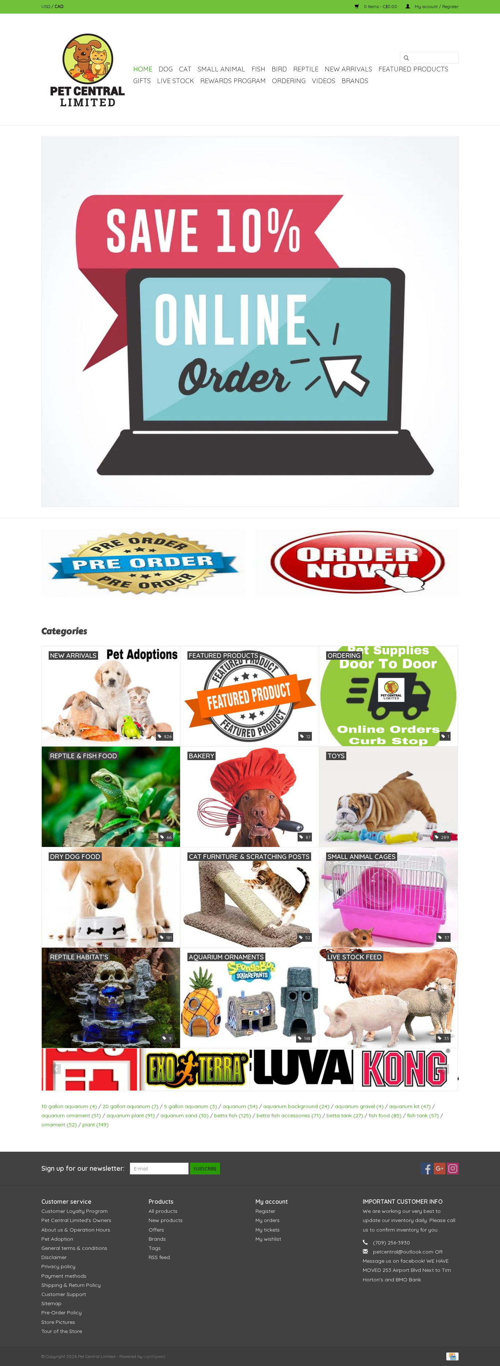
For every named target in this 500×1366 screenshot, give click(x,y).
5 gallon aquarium (190, 1106)
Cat (185, 69)
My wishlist (268, 1239)
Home (142, 69)
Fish (258, 69)
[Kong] (301, 1069)
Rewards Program (233, 81)
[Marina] (405, 1069)
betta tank (345, 1115)
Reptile (305, 69)
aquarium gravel (359, 1106)
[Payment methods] (451, 1356)
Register (265, 1211)
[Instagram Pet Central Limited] (453, 1168)
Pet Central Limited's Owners (76, 1220)
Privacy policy (58, 1266)
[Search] (406, 58)
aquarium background (296, 1106)
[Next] (444, 1069)
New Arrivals (348, 69)
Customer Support (63, 1294)
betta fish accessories (289, 1115)
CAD (59, 6)
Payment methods (63, 1276)
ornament (59, 1124)
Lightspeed (154, 1356)
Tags (155, 1248)
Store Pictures (58, 1322)
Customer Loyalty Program (74, 1211)
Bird (279, 69)
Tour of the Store (61, 1331)
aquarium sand (184, 1115)
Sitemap (51, 1303)
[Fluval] (197, 1069)
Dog (165, 69)
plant (95, 1124)
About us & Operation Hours (75, 1229)
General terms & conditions (74, 1248)
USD (46, 6)
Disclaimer (54, 1257)
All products (163, 1211)
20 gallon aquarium (130, 1106)
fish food (385, 1115)
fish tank (423, 1115)
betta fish (232, 1115)
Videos (323, 81)
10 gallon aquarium (69, 1106)
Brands (355, 81)
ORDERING (289, 81)
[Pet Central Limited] (86, 69)
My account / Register (436, 6)
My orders (267, 1220)
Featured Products (413, 69)
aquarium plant (131, 1115)
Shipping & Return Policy (71, 1285)
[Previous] (56, 1069)
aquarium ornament (71, 1115)
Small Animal (221, 69)
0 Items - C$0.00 (380, 6)
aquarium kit (410, 1106)
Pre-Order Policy (61, 1312)
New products (166, 1220)
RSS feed (159, 1257)
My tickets (267, 1229)
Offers (156, 1229)
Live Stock (175, 81)
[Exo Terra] (93, 1069)
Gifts (142, 81)
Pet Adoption (57, 1239)
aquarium (240, 1106)
